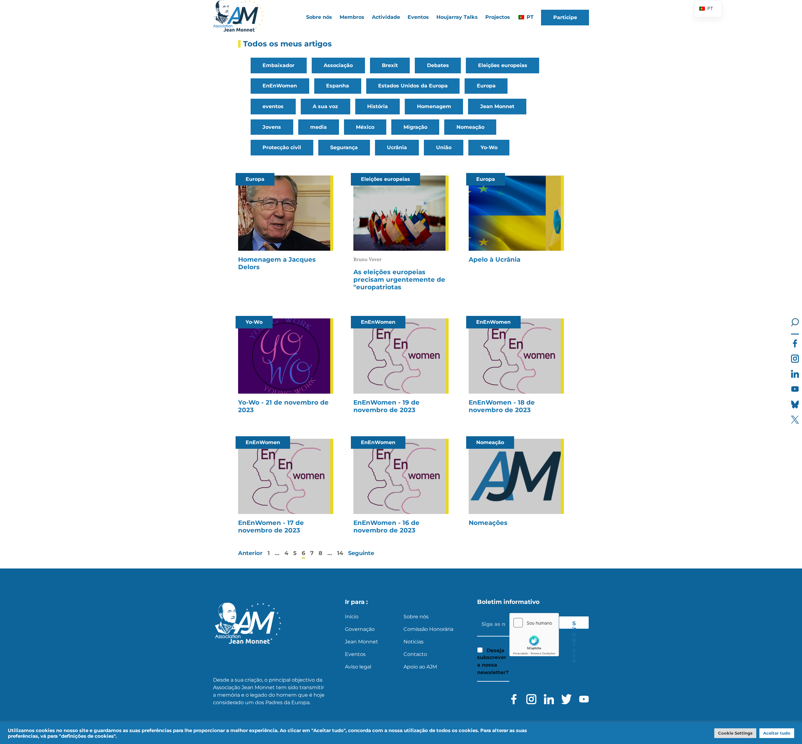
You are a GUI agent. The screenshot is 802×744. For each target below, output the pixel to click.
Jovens (272, 127)
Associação (338, 65)
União (443, 147)
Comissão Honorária (428, 629)
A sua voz (325, 106)
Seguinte (361, 553)
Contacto (415, 654)
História (377, 106)
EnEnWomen (280, 86)
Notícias (414, 642)
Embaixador (278, 65)
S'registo (574, 624)
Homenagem (434, 106)
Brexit (390, 65)
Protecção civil (282, 147)
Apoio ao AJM (420, 667)
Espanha (337, 86)
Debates (438, 65)
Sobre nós (416, 617)
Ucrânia (397, 147)
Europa (486, 86)
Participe (565, 17)
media (318, 127)
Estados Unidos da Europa (413, 86)
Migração (415, 127)
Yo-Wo (489, 147)
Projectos (497, 17)
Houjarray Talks (457, 17)
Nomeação (470, 127)
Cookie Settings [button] (735, 733)
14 (340, 553)
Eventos (418, 17)
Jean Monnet (497, 106)
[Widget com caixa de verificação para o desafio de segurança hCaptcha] (534, 634)
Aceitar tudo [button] (776, 733)
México (365, 127)
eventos (273, 106)
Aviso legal (358, 667)
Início (351, 617)
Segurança (344, 147)
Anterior (250, 553)
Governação (360, 629)
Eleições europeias (502, 65)
